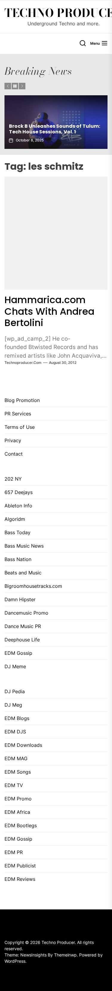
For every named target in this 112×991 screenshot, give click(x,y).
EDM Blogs (16, 718)
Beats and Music (23, 573)
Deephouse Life (22, 640)
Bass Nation (17, 559)
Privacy (12, 440)
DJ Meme (15, 666)
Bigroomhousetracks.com (33, 586)
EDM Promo (18, 799)
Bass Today (17, 532)
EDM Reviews (19, 879)
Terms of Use (19, 427)
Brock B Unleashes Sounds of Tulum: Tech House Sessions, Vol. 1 (54, 129)
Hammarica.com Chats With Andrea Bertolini (49, 311)
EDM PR (13, 852)
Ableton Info (18, 506)
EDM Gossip (18, 653)
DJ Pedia (14, 691)
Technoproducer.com (23, 362)
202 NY (13, 479)
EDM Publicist (20, 866)
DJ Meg (13, 705)
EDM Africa (17, 812)
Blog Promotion (22, 400)
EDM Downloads (23, 745)
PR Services (17, 414)
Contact (13, 454)
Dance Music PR (22, 626)
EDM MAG (15, 758)
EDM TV (13, 785)
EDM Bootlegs (20, 825)
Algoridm (14, 519)
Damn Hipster (20, 599)
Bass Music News (24, 546)
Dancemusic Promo (26, 613)
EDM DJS (15, 732)
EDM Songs (17, 772)
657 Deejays (18, 492)
